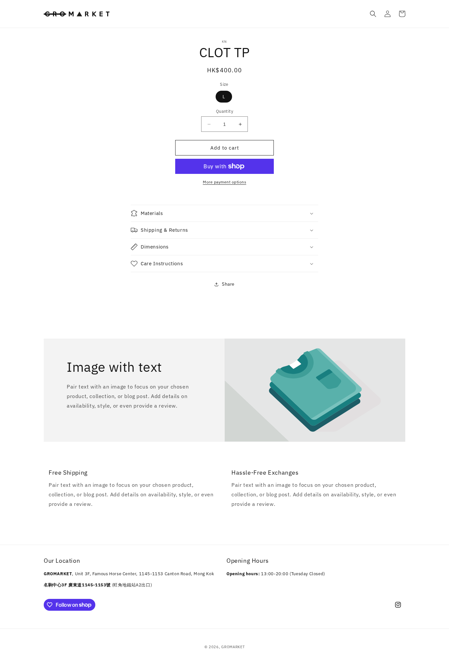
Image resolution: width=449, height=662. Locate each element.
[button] (373, 14)
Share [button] (228, 284)
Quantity (224, 111)
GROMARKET (233, 647)
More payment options (224, 181)
